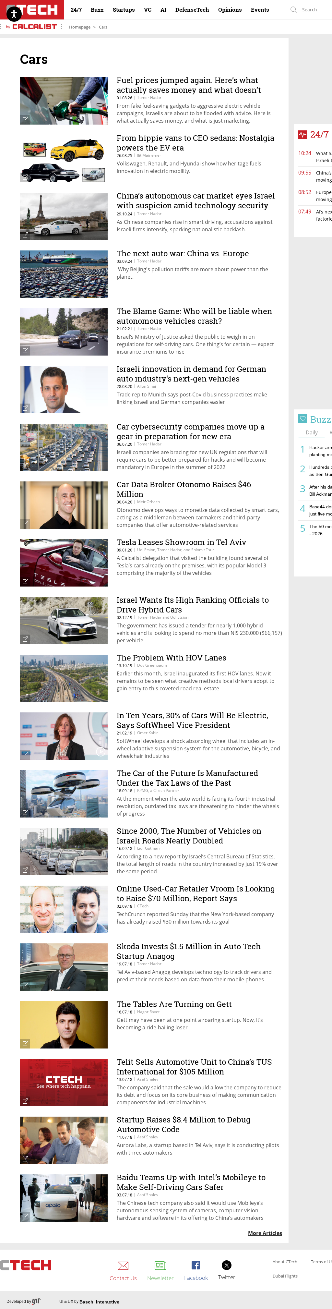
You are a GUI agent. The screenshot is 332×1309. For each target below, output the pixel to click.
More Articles (265, 1233)
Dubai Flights (285, 1276)
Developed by (18, 1301)
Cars (103, 27)
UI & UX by (89, 1301)
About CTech (285, 1262)
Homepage (79, 27)
